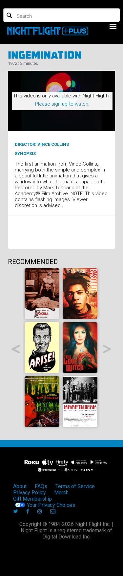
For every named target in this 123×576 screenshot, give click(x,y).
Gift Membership (32, 499)
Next (107, 349)
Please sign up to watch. (62, 104)
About (20, 486)
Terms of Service (75, 486)
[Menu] (113, 27)
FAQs (41, 486)
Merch (61, 492)
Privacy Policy (29, 492)
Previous (15, 349)
